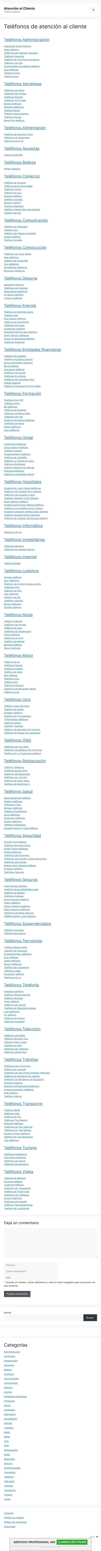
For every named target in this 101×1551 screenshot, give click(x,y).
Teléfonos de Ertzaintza (16, 855)
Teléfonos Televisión (22, 1029)
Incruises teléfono (13, 1181)
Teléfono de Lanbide (15, 1069)
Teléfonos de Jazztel (15, 1005)
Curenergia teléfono (14, 328)
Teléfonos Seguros (20, 879)
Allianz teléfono (12, 903)
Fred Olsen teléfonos (15, 1157)
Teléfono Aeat (11, 76)
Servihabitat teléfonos (15, 267)
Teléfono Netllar (12, 563)
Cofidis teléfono (12, 383)
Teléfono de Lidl (12, 213)
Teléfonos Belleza (20, 162)
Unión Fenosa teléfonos (16, 335)
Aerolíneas (9, 1356)
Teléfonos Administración (26, 39)
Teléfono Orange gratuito (17, 994)
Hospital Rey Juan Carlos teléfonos (22, 488)
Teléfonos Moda (18, 614)
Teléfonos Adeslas (14, 896)
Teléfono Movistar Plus (16, 1039)
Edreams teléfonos (14, 107)
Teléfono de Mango (14, 641)
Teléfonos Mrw (12, 587)
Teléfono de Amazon (15, 182)
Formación (9, 1401)
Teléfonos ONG (17, 740)
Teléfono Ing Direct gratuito (18, 359)
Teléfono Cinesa (12, 723)
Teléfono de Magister (15, 410)
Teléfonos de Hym (13, 638)
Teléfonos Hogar (18, 437)
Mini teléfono (11, 675)
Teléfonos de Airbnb (15, 1161)
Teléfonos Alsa (12, 1113)
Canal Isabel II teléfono (16, 447)
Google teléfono (12, 237)
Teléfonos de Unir (13, 417)
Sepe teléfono (11, 49)
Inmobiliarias (10, 1419)
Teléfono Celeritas (13, 600)
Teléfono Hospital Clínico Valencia (22, 515)
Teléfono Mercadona (15, 933)
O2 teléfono (10, 1015)
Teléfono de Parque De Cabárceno (22, 733)
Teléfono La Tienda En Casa (19, 461)
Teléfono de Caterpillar (16, 260)
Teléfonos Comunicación (26, 220)
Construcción (11, 1383)
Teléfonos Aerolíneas (22, 83)
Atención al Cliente (19, 8)
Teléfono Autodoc (13, 199)
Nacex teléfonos (12, 604)
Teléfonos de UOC (13, 400)
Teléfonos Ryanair (13, 97)
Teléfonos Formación (22, 393)
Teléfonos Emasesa (14, 342)
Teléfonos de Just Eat (15, 777)
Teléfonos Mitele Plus (15, 1052)
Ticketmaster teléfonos (16, 719)
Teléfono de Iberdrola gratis (18, 312)
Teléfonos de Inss (13, 63)
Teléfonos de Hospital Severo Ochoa (23, 508)
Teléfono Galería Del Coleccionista (22, 209)
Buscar (7, 1312)
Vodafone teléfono (14, 991)
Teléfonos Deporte (20, 278)
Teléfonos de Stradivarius (17, 631)
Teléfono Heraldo (13, 240)
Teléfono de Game (14, 709)
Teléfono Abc (11, 230)
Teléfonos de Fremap (15, 862)
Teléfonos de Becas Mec (17, 413)
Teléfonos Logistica (21, 570)
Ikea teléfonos (11, 257)
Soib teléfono (11, 1093)
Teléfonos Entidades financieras (32, 349)
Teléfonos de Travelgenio (17, 1188)
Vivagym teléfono (13, 298)
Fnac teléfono (11, 957)
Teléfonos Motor (18, 655)
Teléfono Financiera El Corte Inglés (22, 386)
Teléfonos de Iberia (14, 90)
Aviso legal (9, 1526)
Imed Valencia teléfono (16, 501)
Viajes (7, 1499)
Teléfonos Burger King (15, 770)
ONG (6, 1445)
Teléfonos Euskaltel (14, 1021)
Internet (8, 1423)
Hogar (7, 1405)
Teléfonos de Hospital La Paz (19, 495)
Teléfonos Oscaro (13, 665)
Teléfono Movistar (13, 998)
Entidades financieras (15, 1396)
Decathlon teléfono (14, 284)
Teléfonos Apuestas (21, 148)
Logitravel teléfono (14, 1185)
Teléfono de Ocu (12, 193)
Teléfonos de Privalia (15, 624)
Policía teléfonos (12, 852)
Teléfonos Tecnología (23, 940)
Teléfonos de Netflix (14, 1035)
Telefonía (9, 1477)
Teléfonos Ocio (17, 699)
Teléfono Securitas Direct (17, 845)
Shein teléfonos (12, 648)
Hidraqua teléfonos (14, 471)
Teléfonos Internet (20, 556)
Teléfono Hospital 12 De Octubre (21, 498)
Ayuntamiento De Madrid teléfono (22, 66)
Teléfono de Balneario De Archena (22, 729)
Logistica (8, 1427)
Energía (8, 1392)
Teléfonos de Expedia (15, 1201)
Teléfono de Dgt (12, 1117)
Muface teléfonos (13, 808)
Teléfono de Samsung (15, 950)
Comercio (9, 1374)
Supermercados (12, 1468)
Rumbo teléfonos (13, 1198)
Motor (7, 1436)
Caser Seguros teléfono (16, 899)
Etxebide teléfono (13, 1083)
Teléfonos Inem (12, 73)
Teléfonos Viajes (18, 1171)
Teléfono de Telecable (15, 226)
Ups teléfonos (11, 594)
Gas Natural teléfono (15, 318)
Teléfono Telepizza (14, 767)
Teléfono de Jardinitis (15, 457)
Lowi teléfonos (11, 1011)
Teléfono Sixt (11, 682)
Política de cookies (14, 1517)
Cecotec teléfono (13, 196)
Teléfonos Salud (18, 791)
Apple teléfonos (12, 960)
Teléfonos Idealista (14, 546)
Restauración (11, 1450)
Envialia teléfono (12, 607)
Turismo (8, 1494)
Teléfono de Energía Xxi (16, 322)
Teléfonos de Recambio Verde (20, 689)
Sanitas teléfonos (13, 801)
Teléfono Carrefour (14, 930)
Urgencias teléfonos (14, 818)
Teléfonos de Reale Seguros (19, 913)
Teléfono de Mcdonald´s (17, 784)
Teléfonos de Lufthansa (16, 1195)
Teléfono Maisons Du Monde (19, 467)
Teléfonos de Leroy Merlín (17, 254)
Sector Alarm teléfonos (16, 848)
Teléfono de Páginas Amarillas (20, 233)
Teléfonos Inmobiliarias (24, 539)
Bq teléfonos (10, 407)
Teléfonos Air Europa (15, 100)
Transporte (10, 1490)
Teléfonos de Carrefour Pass (19, 379)
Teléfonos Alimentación (25, 127)
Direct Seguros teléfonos (17, 909)
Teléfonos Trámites (21, 1059)
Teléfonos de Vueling (15, 93)
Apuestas (9, 1365)
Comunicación (11, 1378)
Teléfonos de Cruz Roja (16, 746)
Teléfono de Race (13, 672)
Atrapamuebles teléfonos (17, 454)
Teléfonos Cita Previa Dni (17, 1066)
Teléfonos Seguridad (22, 835)
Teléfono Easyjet (12, 117)
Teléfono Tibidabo (13, 726)
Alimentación (11, 1360)
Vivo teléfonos (11, 264)
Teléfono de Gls (12, 597)
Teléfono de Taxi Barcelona (18, 1137)
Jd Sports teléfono (14, 294)
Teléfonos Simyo (12, 189)
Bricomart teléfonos (14, 271)
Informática (10, 1414)
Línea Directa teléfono (15, 886)
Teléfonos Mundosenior (16, 1164)
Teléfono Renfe (12, 1110)
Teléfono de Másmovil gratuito (20, 1008)
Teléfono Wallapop (13, 206)
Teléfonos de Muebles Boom (19, 474)
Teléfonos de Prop (13, 141)
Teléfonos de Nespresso (17, 137)
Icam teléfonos (11, 430)
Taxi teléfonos (11, 1140)
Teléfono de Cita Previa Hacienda (21, 59)
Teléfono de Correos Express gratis (22, 584)
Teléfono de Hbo (13, 1045)
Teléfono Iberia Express (16, 113)
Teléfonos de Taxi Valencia (18, 1127)
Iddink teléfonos (12, 427)
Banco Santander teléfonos (18, 363)
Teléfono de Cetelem (15, 356)
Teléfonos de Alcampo (16, 288)
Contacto (9, 1513)
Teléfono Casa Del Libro (16, 706)
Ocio (6, 1441)
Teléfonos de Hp (12, 532)
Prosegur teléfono (13, 869)
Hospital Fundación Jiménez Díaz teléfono (26, 511)
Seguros (8, 1463)
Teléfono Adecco (13, 1096)
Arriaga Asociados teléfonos (19, 1089)
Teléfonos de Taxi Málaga (17, 1130)
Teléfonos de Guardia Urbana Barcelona (25, 859)
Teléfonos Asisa (12, 804)
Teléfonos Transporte (23, 1103)
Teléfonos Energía (20, 305)
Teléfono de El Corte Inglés (18, 186)
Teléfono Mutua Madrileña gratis (21, 889)
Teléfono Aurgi (11, 692)
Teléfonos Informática (23, 525)
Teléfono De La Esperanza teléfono (22, 753)
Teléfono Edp (11, 315)
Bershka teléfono (13, 645)
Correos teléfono (13, 577)
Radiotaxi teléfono (13, 1123)
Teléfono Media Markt (15, 947)
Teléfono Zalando (13, 621)
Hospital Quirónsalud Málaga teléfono (24, 505)
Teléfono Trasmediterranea (18, 1205)
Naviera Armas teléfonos (17, 1133)
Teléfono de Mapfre (14, 893)
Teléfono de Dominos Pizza (18, 134)
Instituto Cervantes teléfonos (19, 420)
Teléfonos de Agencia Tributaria (21, 53)
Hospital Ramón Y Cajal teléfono (21, 828)
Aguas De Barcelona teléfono (19, 338)
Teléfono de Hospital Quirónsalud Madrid (25, 518)
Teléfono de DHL (13, 590)
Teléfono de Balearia (15, 1178)
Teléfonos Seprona (14, 872)
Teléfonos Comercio (22, 176)
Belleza (8, 1369)
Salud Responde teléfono (17, 798)
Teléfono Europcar (13, 668)
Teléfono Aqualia (13, 451)
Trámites (8, 1486)
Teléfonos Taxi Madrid (15, 1120)
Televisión (9, 1481)
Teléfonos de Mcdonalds (17, 774)
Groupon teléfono (13, 712)
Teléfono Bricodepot (14, 464)
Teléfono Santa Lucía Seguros (20, 916)
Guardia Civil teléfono (15, 842)
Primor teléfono (12, 168)
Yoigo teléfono (11, 1001)
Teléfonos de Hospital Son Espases (22, 491)
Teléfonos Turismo (20, 1147)
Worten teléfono (12, 203)
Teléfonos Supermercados (27, 923)
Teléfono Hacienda (14, 56)
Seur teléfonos (11, 580)
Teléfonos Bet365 (13, 155)
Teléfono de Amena (14, 1018)
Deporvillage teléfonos (15, 291)
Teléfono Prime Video (15, 1042)
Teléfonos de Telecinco (16, 1049)
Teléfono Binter (12, 110)
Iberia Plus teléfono (14, 120)
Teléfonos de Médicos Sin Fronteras (23, 750)
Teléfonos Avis (11, 678)
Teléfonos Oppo (12, 971)
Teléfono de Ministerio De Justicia (22, 1076)
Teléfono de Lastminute (16, 1208)
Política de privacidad (15, 1522)
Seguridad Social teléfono (17, 46)
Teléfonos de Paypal (15, 372)
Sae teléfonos (11, 69)
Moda (7, 1432)
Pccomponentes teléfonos (17, 954)
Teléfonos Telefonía (21, 985)
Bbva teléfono (11, 366)
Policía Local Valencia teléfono (20, 865)
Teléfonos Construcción (25, 247)
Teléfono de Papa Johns (17, 781)
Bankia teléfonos (13, 103)
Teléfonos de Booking (15, 1154)
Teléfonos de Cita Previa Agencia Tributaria (27, 1073)
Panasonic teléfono (14, 974)
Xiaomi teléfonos (13, 964)
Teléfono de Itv (12, 662)
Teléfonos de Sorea (14, 325)
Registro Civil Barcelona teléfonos (21, 1086)
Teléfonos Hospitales (22, 481)
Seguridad (9, 1459)
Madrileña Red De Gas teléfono (20, 332)
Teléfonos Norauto (14, 685)
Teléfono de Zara (13, 628)
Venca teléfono (12, 634)
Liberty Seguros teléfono (17, 906)
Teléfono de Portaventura (17, 716)
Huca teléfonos (12, 815)
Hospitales (9, 1410)
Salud (7, 1454)
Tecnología (9, 1472)
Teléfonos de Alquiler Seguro (19, 549)
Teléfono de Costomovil (16, 967)
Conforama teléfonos (15, 444)
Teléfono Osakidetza (15, 825)
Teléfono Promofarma (15, 811)
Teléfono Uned (12, 403)
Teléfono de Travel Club (16, 1191)
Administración (12, 1352)
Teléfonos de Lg (12, 977)
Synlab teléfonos (13, 821)
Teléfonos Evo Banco (15, 376)
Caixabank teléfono (14, 369)
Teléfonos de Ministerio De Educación (24, 1079)
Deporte (8, 1387)
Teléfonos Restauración (25, 760)
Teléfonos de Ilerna (14, 423)
